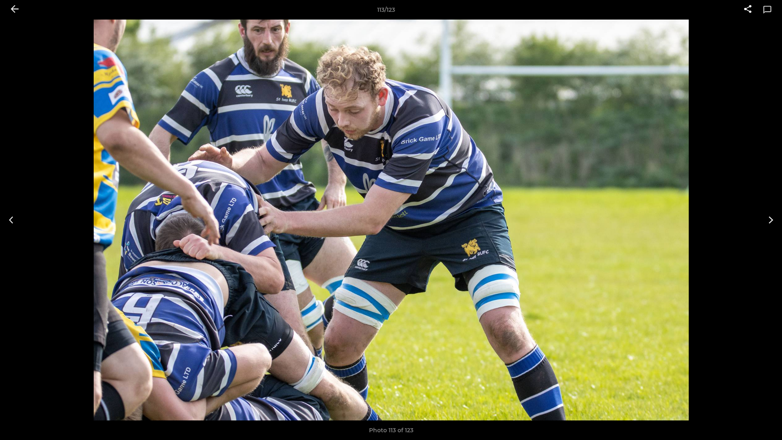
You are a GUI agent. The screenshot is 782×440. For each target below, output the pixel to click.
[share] (748, 9)
